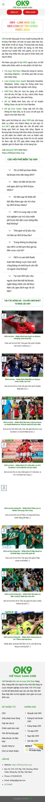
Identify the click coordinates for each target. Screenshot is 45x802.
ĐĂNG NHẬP (31, 12)
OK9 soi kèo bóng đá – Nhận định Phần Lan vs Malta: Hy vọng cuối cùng (22, 509)
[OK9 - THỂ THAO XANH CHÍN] (22, 4)
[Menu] (3, 4)
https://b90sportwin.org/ (13, 153)
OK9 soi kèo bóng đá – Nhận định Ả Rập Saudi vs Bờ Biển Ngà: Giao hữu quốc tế (22, 552)
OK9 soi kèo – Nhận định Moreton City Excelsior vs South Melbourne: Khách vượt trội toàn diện (22, 423)
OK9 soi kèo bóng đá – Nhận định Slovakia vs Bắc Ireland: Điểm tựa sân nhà (22, 595)
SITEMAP (8, 784)
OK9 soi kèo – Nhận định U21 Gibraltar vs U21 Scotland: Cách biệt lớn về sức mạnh (22, 466)
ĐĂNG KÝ (14, 12)
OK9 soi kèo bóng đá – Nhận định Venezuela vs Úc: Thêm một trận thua (23, 638)
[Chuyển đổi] (9, 170)
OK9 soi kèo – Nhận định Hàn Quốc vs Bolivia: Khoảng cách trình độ (22, 337)
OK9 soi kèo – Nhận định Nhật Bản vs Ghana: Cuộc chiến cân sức (22, 380)
